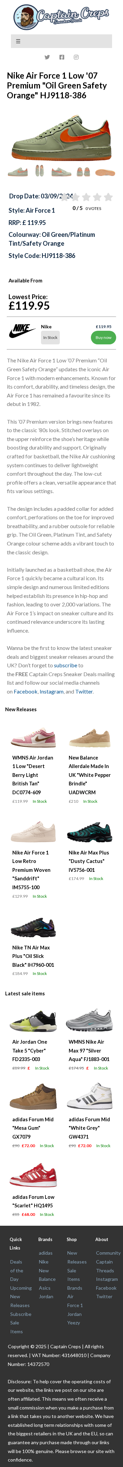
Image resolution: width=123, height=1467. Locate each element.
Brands (74, 1288)
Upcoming (21, 1288)
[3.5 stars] (97, 197)
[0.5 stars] (64, 197)
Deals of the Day (16, 1270)
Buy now (103, 337)
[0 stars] (57, 197)
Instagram (52, 691)
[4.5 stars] (108, 197)
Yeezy (73, 1322)
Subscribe (20, 1314)
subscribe (65, 665)
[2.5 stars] (86, 197)
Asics (45, 1288)
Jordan (46, 1296)
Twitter (84, 691)
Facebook (26, 691)
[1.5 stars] (75, 197)
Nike (44, 1262)
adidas (46, 1253)
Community (108, 1253)
